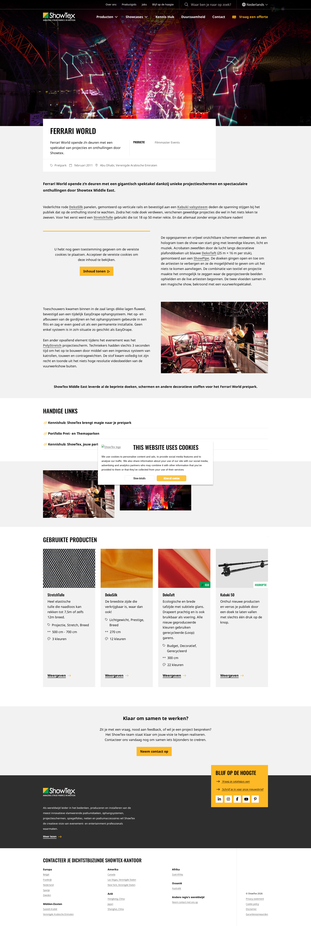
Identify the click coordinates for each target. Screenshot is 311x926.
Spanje (46, 890)
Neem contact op (154, 751)
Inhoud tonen (94, 271)
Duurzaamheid (193, 17)
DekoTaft (209, 253)
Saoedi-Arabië (50, 909)
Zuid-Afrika (177, 874)
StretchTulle (103, 217)
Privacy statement (255, 898)
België (46, 874)
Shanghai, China (116, 909)
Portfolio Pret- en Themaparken (73, 433)
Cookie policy (252, 903)
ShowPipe (201, 258)
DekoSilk (76, 207)
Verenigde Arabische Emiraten (58, 914)
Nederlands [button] (255, 4)
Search (186, 4)
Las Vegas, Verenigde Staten (122, 879)
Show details (139, 478)
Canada (111, 874)
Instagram (228, 799)
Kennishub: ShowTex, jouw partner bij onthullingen (89, 444)
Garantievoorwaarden (257, 914)
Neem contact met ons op (185, 902)
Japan (110, 903)
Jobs (144, 4)
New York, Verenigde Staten (121, 884)
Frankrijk (47, 879)
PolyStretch (52, 345)
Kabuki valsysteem (192, 207)
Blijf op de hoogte (163, 4)
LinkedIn (219, 799)
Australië (176, 888)
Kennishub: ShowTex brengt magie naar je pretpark (89, 422)
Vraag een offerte (253, 17)
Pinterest (255, 799)
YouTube (246, 799)
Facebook (237, 799)
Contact (218, 17)
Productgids (129, 4)
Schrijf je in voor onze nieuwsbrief (242, 789)
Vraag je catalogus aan (236, 781)
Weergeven (57, 675)
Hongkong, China (116, 898)
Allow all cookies (172, 478)
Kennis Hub (165, 17)
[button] (107, 17)
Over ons (111, 4)
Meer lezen (50, 836)
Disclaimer (251, 909)
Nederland (48, 884)
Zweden (47, 895)
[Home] (59, 17)
